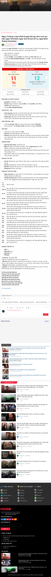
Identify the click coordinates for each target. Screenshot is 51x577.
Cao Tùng (21, 399)
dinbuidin (5, 490)
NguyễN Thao (12, 376)
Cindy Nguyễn (12, 371)
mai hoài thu (5, 498)
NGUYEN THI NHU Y (7, 495)
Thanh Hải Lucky (23, 500)
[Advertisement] (26, 21)
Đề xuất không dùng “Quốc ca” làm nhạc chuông (20, 364)
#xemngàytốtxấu (6, 288)
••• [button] (8, 298)
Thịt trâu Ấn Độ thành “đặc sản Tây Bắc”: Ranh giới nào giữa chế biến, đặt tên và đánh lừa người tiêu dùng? (28, 359)
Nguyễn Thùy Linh (22, 446)
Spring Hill (12, 365)
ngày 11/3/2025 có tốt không (11, 302)
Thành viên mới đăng (9, 382)
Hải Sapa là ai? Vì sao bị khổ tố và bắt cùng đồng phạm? (22, 369)
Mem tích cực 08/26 (26, 486)
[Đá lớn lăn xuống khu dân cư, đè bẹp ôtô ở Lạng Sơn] (8, 464)
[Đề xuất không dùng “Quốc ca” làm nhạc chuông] (5, 366)
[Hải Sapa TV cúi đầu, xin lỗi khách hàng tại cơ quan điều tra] (8, 436)
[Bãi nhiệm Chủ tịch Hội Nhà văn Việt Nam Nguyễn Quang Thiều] (8, 455)
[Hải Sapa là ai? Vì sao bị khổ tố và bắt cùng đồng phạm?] (5, 371)
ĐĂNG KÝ (5, 529)
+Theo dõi (21, 44)
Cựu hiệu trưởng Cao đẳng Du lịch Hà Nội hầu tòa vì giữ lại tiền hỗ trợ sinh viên (27, 375)
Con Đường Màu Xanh (10, 44)
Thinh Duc (22, 492)
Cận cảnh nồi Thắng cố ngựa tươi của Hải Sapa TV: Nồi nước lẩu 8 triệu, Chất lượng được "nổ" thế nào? (27, 348)
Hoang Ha (22, 490)
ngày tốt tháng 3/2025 (41, 302)
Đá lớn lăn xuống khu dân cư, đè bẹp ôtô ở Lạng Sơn (31, 461)
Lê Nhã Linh (12, 350)
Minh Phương (12, 361)
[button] (12, 2)
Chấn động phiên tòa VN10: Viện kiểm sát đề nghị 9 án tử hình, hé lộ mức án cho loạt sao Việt (28, 354)
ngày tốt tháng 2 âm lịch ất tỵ (27, 302)
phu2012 (5, 492)
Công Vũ (22, 495)
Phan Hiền (22, 498)
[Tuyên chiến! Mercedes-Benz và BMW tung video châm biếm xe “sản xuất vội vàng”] (8, 398)
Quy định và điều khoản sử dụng (9, 541)
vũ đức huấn (5, 500)
